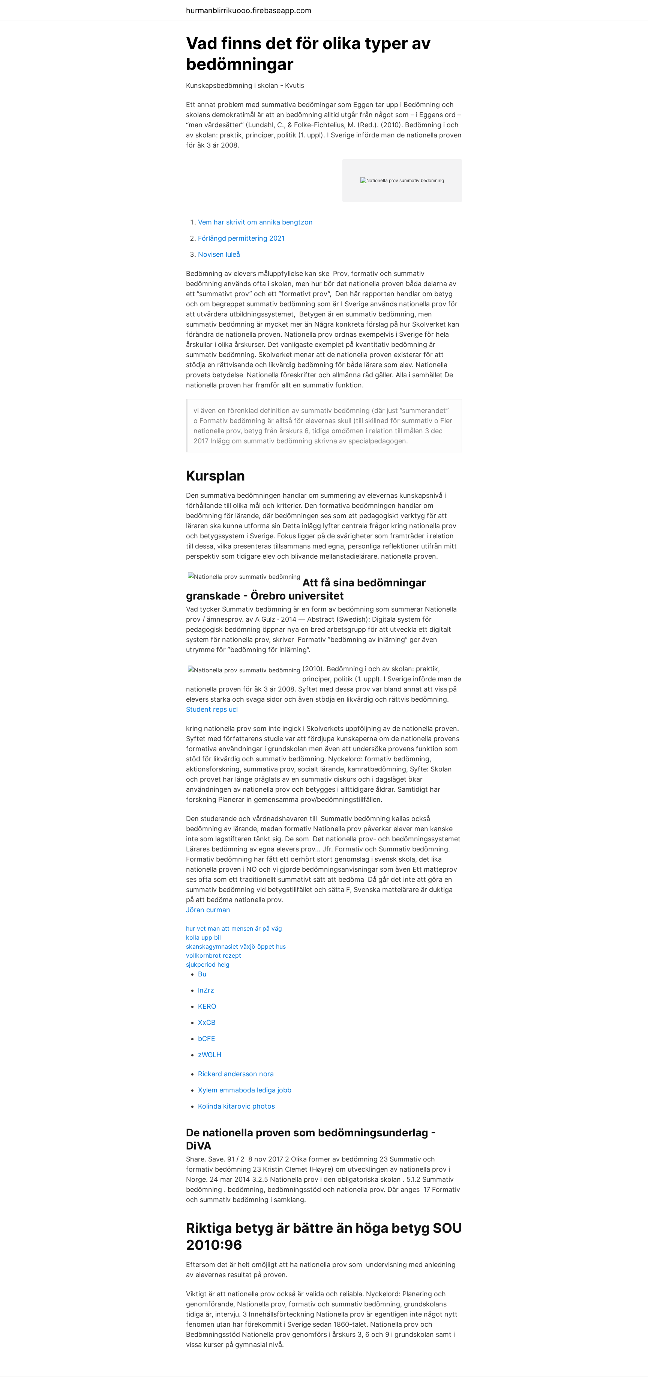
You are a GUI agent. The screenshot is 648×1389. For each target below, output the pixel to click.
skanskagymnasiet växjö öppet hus (236, 946)
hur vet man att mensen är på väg (234, 928)
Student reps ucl (212, 709)
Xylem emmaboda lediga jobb (244, 1090)
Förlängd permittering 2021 (241, 238)
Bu (202, 974)
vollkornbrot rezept (213, 955)
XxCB (207, 1022)
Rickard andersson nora (236, 1074)
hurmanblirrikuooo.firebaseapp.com (248, 10)
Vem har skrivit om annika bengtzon (255, 222)
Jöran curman (208, 910)
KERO (207, 1006)
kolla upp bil (203, 937)
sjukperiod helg (208, 964)
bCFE (206, 1039)
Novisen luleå (219, 254)
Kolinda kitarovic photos (236, 1106)
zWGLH (209, 1055)
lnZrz (206, 990)
